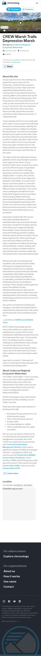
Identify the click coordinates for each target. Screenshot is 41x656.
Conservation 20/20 (11, 468)
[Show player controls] (38, 15)
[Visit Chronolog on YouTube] (14, 601)
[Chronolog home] (10, 3)
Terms (18, 621)
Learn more (16, 62)
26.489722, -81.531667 (23, 485)
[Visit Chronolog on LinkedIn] (19, 601)
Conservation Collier (11, 466)
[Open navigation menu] (37, 3)
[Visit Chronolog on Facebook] (9, 601)
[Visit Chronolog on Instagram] (4, 601)
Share (9, 66)
